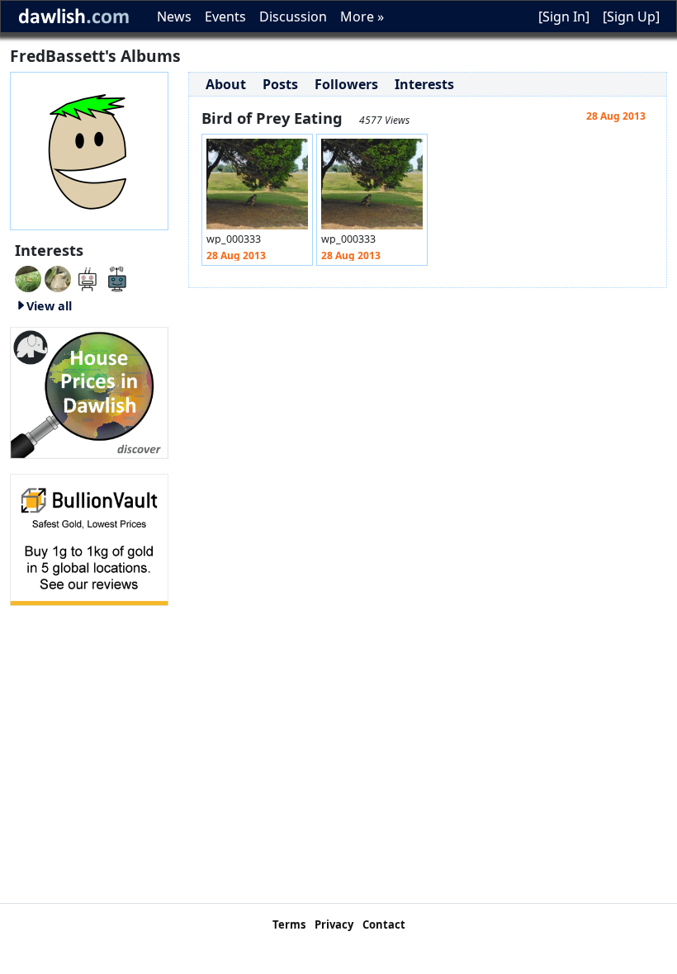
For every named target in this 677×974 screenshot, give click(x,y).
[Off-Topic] (58, 277)
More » (362, 16)
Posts (280, 84)
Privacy (334, 924)
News (174, 16)
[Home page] (89, 149)
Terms (288, 924)
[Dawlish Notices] (87, 277)
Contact (383, 924)
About (226, 84)
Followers (346, 84)
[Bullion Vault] (89, 538)
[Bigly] (89, 391)
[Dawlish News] (117, 277)
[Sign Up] (631, 16)
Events (225, 16)
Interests (424, 84)
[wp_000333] (257, 188)
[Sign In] (563, 16)
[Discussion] (28, 277)
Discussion (293, 16)
